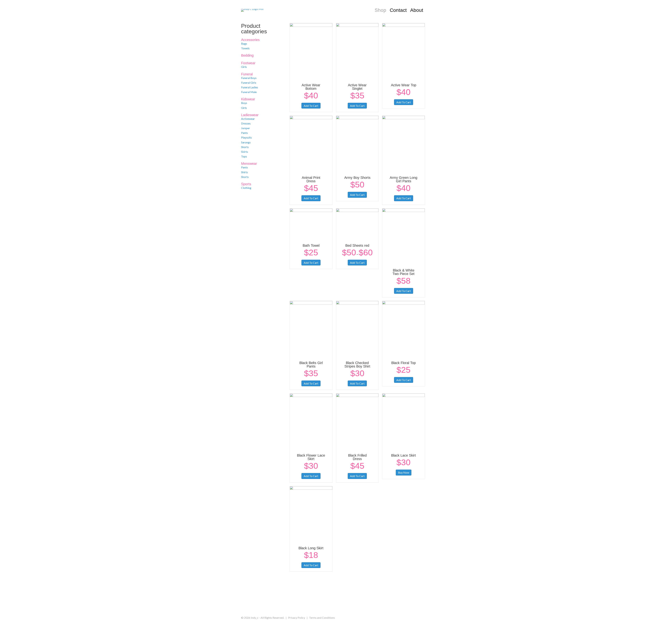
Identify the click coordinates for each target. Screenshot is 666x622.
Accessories (250, 40)
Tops (244, 156)
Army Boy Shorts (357, 177)
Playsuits (246, 137)
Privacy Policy (296, 617)
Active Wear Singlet (357, 86)
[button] (329, 602)
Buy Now (403, 472)
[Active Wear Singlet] (357, 51)
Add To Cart (311, 105)
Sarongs (246, 142)
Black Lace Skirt (403, 455)
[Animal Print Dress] (311, 143)
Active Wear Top (403, 85)
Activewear (248, 118)
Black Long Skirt (310, 548)
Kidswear (248, 99)
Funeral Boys (249, 78)
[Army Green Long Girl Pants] (403, 143)
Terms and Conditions (322, 617)
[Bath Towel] (311, 224)
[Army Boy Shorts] (357, 143)
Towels (245, 48)
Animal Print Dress (311, 179)
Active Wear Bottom (311, 86)
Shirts (244, 172)
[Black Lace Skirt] (403, 421)
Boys (244, 103)
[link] (380, 10)
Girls (244, 66)
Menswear (249, 163)
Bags (244, 43)
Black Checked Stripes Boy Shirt (357, 364)
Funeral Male (249, 92)
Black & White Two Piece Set (403, 272)
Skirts (244, 151)
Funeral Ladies (249, 87)
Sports (246, 184)
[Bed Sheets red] (357, 224)
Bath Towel (311, 245)
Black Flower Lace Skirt (311, 457)
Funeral (247, 74)
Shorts (245, 147)
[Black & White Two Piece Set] (403, 236)
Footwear (248, 63)
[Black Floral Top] (403, 329)
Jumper (245, 128)
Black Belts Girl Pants (311, 364)
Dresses (246, 123)
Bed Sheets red (357, 245)
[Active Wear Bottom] (311, 51)
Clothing (246, 187)
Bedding (247, 55)
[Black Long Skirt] (311, 514)
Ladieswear (250, 115)
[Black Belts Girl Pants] (311, 329)
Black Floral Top (403, 363)
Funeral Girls (248, 82)
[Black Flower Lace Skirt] (311, 421)
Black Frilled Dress (357, 457)
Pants (244, 132)
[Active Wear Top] (403, 51)
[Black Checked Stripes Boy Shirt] (357, 329)
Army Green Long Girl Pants (403, 179)
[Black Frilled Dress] (357, 421)
